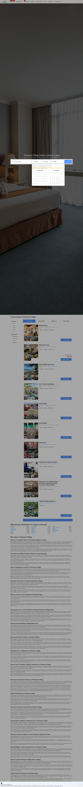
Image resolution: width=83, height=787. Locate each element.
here (62, 785)
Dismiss (80, 784)
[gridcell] (36, 174)
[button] (32, 170)
